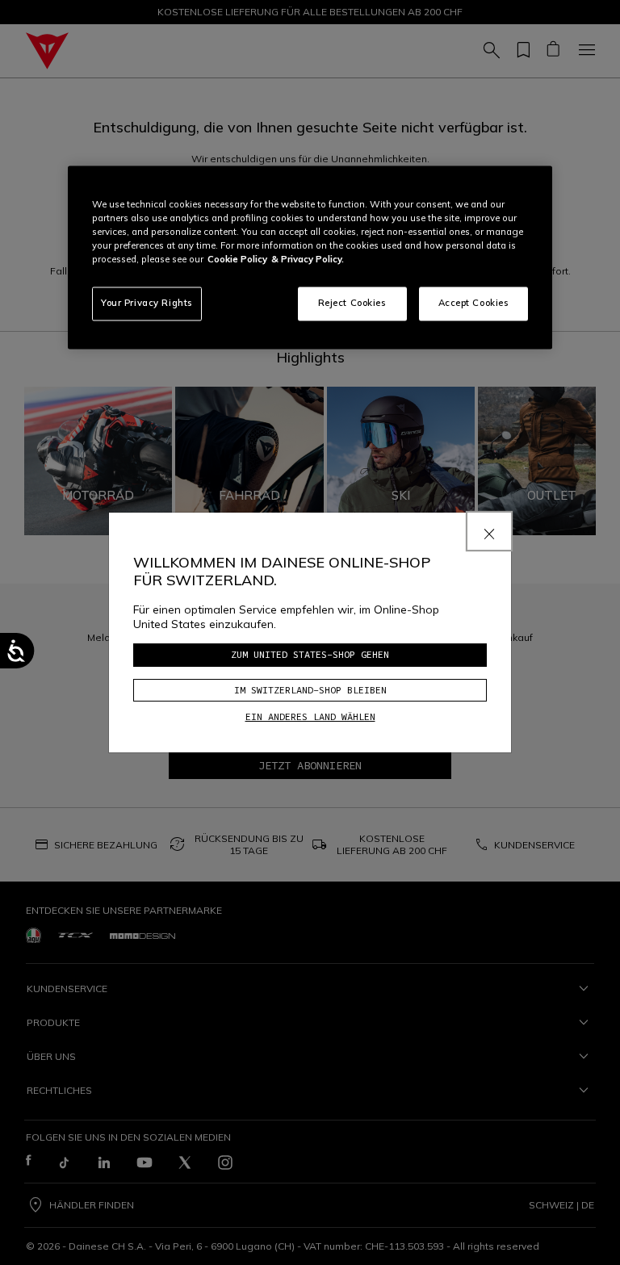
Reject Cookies (352, 303)
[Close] (489, 531)
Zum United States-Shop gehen (310, 654)
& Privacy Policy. (307, 260)
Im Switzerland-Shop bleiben (310, 690)
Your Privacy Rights (147, 303)
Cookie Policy (237, 260)
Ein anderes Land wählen (310, 716)
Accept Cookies (473, 303)
